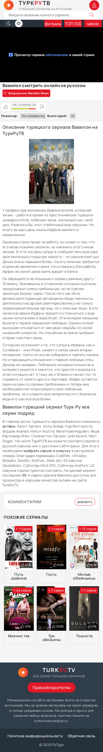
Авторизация (94, 5)
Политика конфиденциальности (35, 736)
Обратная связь (82, 736)
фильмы (53, 23)
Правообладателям (51, 687)
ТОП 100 (73, 23)
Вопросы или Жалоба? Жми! (28, 93)
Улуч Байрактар (33, 116)
